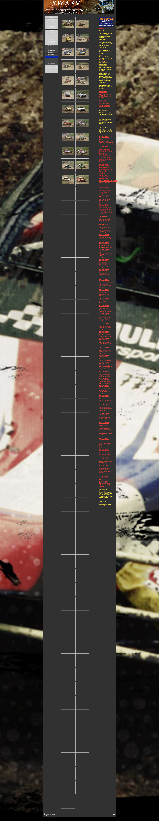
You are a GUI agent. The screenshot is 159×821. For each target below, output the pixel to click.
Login (114, 814)
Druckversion (48, 814)
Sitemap (53, 814)
